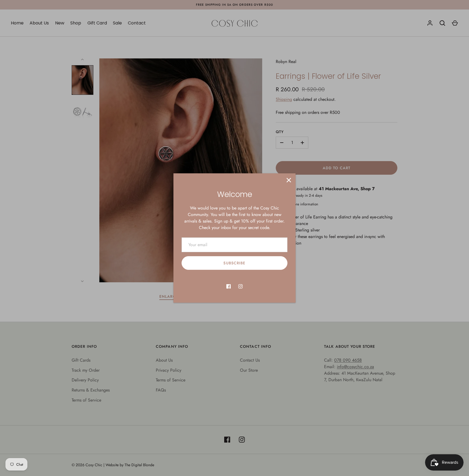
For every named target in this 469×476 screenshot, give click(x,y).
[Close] (289, 180)
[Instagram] (240, 286)
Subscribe (234, 263)
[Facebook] (228, 286)
